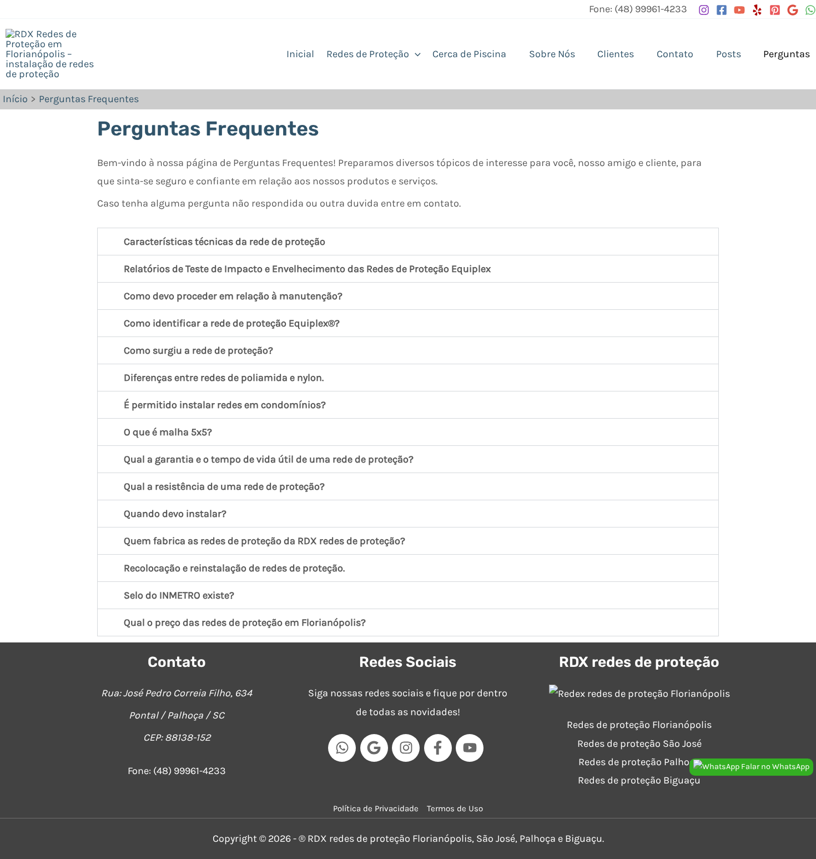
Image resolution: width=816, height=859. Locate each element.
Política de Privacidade (376, 808)
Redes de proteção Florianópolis (639, 725)
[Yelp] (757, 10)
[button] (415, 54)
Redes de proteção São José (639, 743)
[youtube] (472, 748)
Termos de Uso (455, 808)
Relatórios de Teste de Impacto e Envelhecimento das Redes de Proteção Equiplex (307, 269)
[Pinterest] (774, 10)
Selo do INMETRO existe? (179, 595)
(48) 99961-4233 (189, 771)
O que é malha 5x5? (168, 432)
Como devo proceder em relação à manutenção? (233, 296)
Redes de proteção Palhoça (639, 762)
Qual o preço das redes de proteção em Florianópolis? (245, 622)
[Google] (792, 10)
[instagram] (408, 748)
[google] (376, 748)
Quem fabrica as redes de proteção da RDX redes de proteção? (264, 541)
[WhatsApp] (810, 10)
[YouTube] (739, 10)
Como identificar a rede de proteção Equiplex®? (232, 323)
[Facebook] (721, 10)
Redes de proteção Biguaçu (639, 780)
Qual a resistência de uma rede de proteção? (224, 486)
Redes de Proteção (367, 54)
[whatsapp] (344, 748)
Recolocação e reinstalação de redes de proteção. (234, 568)
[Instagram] (703, 10)
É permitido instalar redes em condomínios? (225, 405)
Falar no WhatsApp (774, 766)
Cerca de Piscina (469, 54)
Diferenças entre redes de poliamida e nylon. (224, 377)
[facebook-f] (440, 748)
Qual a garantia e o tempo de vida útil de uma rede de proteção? (269, 459)
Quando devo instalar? (175, 514)
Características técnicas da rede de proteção (224, 241)
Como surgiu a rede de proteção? (198, 350)
